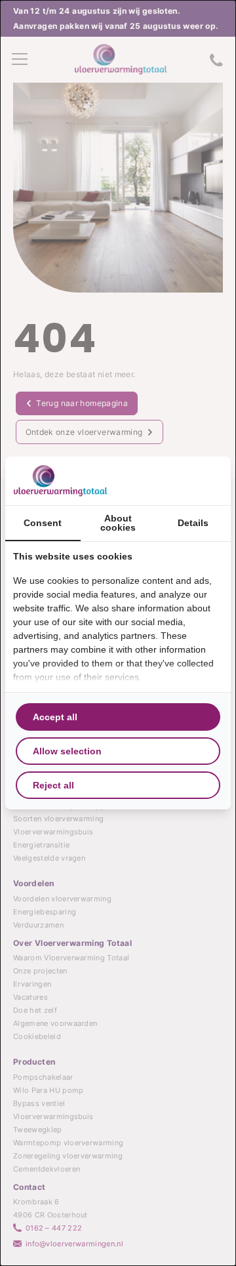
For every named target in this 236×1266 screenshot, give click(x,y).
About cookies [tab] (118, 523)
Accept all (55, 717)
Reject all (53, 785)
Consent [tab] (43, 523)
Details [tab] (193, 523)
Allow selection (67, 751)
